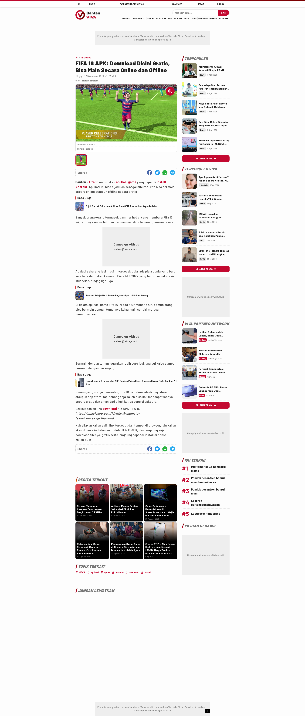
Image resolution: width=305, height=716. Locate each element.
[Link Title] (189, 70)
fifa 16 (82, 572)
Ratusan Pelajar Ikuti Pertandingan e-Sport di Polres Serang (117, 295)
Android (81, 187)
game (132, 182)
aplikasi (121, 182)
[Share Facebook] (149, 172)
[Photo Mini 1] (81, 160)
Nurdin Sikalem (90, 80)
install (161, 182)
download (110, 408)
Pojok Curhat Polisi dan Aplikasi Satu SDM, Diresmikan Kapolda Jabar (121, 206)
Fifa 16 (93, 182)
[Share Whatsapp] (165, 172)
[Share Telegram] (172, 172)
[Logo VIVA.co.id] (89, 14)
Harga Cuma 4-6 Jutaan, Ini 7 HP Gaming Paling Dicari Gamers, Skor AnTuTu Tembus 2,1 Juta (131, 383)
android (120, 572)
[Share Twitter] (157, 172)
